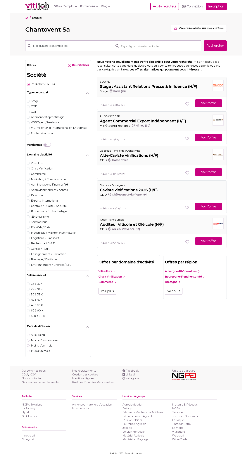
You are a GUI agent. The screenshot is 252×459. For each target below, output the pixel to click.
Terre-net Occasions (185, 416)
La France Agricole (134, 424)
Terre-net (178, 412)
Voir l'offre (208, 103)
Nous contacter (32, 378)
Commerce (106, 282)
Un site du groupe (183, 370)
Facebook (132, 370)
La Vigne (178, 427)
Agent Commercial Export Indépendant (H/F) (143, 121)
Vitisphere (178, 431)
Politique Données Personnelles (92, 382)
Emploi (37, 18)
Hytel (25, 412)
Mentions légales (83, 378)
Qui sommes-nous (34, 370)
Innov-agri (28, 435)
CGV (33, 374)
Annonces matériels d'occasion (92, 404)
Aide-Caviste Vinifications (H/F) (129, 155)
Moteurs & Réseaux (184, 404)
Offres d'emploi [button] (64, 6)
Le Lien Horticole (133, 431)
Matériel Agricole (133, 435)
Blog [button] (104, 6)
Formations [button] (88, 6)
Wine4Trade (179, 439)
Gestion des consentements (40, 382)
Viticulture (106, 271)
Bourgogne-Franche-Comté (184, 276)
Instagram (132, 378)
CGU (25, 374)
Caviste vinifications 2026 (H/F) (129, 190)
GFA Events (29, 416)
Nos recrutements (84, 370)
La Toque (178, 420)
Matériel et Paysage (135, 439)
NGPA (176, 408)
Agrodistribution (132, 404)
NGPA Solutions (32, 404)
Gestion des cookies (85, 374)
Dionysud (28, 439)
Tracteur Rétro (181, 424)
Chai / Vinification (111, 276)
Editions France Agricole (137, 416)
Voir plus (107, 291)
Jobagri (127, 427)
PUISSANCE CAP (110, 116)
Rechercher (215, 45)
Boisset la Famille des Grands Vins (120, 150)
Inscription (216, 6)
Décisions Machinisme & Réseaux (144, 412)
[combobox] (160, 46)
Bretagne (171, 282)
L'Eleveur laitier (132, 420)
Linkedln (130, 374)
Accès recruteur (164, 6)
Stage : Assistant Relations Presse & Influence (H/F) (148, 86)
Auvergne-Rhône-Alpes (181, 271)
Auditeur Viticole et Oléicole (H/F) (132, 224)
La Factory (28, 408)
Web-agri (178, 435)
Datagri (127, 408)
